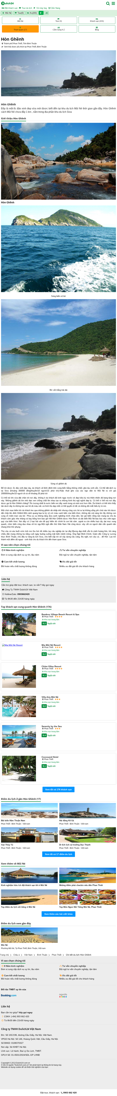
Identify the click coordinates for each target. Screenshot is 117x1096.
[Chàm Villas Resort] (19, 676)
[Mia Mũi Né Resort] (19, 645)
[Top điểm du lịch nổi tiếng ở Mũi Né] (29, 897)
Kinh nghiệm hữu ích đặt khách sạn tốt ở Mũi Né (24, 885)
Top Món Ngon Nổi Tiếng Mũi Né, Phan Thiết (80, 907)
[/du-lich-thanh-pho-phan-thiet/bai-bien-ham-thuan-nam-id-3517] (29, 810)
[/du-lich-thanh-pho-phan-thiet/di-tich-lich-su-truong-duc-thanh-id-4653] (87, 835)
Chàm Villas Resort (51, 666)
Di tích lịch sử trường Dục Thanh (74, 845)
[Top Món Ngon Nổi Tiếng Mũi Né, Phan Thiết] (87, 897)
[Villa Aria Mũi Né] (19, 707)
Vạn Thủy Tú (7, 845)
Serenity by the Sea (52, 726)
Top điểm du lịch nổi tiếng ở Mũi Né (18, 907)
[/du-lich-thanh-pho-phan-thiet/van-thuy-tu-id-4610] (29, 835)
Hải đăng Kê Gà (66, 820)
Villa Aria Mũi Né (50, 697)
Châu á (16, 955)
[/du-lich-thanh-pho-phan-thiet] (29, 935)
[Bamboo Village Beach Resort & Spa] (19, 624)
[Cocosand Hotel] (19, 769)
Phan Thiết (56, 955)
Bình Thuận (42, 955)
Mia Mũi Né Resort (51, 645)
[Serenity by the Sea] (19, 736)
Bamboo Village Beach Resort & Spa (60, 614)
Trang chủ (4, 955)
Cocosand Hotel (50, 757)
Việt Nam (28, 955)
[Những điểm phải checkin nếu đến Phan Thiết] (87, 875)
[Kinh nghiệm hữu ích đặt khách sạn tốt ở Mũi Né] (29, 875)
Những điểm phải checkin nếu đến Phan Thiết (81, 885)
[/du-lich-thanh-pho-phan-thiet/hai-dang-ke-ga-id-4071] (87, 810)
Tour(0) (20, 13)
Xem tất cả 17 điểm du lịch (58, 854)
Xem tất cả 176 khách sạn (58, 789)
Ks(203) (33, 13)
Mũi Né (8, 13)
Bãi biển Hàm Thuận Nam (13, 820)
